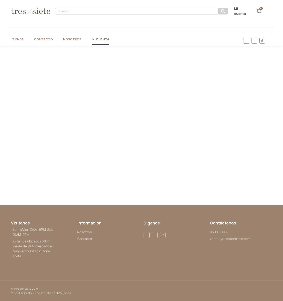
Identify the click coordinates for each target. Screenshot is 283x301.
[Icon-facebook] (246, 41)
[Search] (223, 11)
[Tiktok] (262, 41)
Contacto (43, 39)
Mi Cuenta (100, 39)
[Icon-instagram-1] (254, 41)
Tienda (18, 39)
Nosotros (72, 39)
